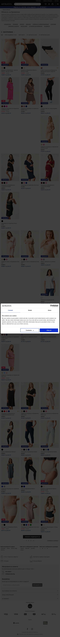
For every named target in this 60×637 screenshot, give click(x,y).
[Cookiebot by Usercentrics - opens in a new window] (51, 306)
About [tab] (49, 310)
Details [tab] (30, 310)
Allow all (49, 330)
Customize (29, 330)
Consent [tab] (10, 310)
